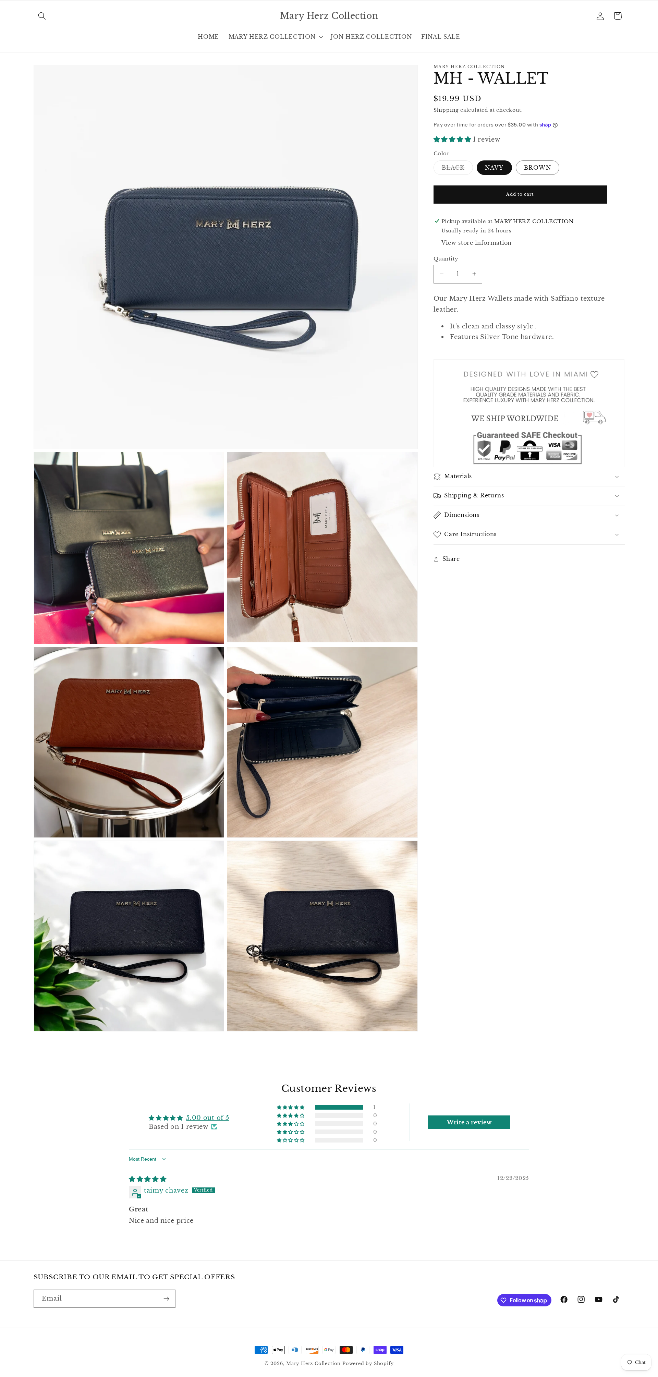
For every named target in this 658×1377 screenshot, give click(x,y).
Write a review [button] (469, 1122)
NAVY (494, 167)
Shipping (446, 110)
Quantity (446, 258)
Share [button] (451, 558)
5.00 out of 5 (207, 1118)
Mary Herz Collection (313, 1363)
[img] (148, 1179)
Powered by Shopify (368, 1363)
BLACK (457, 169)
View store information (476, 242)
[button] (42, 16)
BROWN (537, 167)
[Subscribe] (166, 1299)
